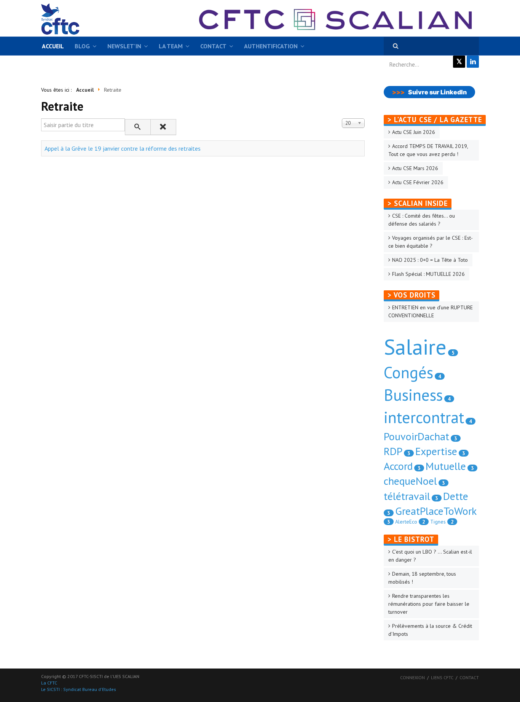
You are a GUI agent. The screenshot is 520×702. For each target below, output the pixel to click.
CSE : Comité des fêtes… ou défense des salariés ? (421, 219)
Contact (213, 46)
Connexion (412, 677)
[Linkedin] (473, 62)
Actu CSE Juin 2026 (413, 132)
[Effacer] (163, 127)
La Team (171, 46)
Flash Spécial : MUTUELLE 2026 (428, 274)
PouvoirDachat (416, 436)
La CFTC (49, 683)
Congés (408, 372)
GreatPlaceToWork (436, 511)
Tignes (438, 521)
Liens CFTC (442, 677)
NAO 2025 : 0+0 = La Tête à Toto (430, 259)
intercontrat (424, 417)
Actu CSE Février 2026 (417, 182)
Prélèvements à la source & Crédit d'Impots (430, 629)
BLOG (82, 46)
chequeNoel (410, 481)
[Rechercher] (138, 127)
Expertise (436, 451)
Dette (455, 496)
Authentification (271, 46)
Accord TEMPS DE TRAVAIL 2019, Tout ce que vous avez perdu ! (428, 150)
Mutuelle (446, 466)
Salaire (415, 346)
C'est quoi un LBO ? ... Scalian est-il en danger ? (430, 555)
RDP (393, 451)
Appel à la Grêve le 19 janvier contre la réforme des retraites (123, 148)
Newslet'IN (124, 46)
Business (413, 394)
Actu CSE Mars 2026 (415, 168)
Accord (398, 466)
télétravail (407, 496)
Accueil (53, 46)
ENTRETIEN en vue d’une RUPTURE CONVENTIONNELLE (430, 311)
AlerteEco (406, 521)
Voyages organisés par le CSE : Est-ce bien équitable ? (430, 241)
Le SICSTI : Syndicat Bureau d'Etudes (78, 689)
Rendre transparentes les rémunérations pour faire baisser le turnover (428, 603)
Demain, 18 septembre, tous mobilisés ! (422, 577)
